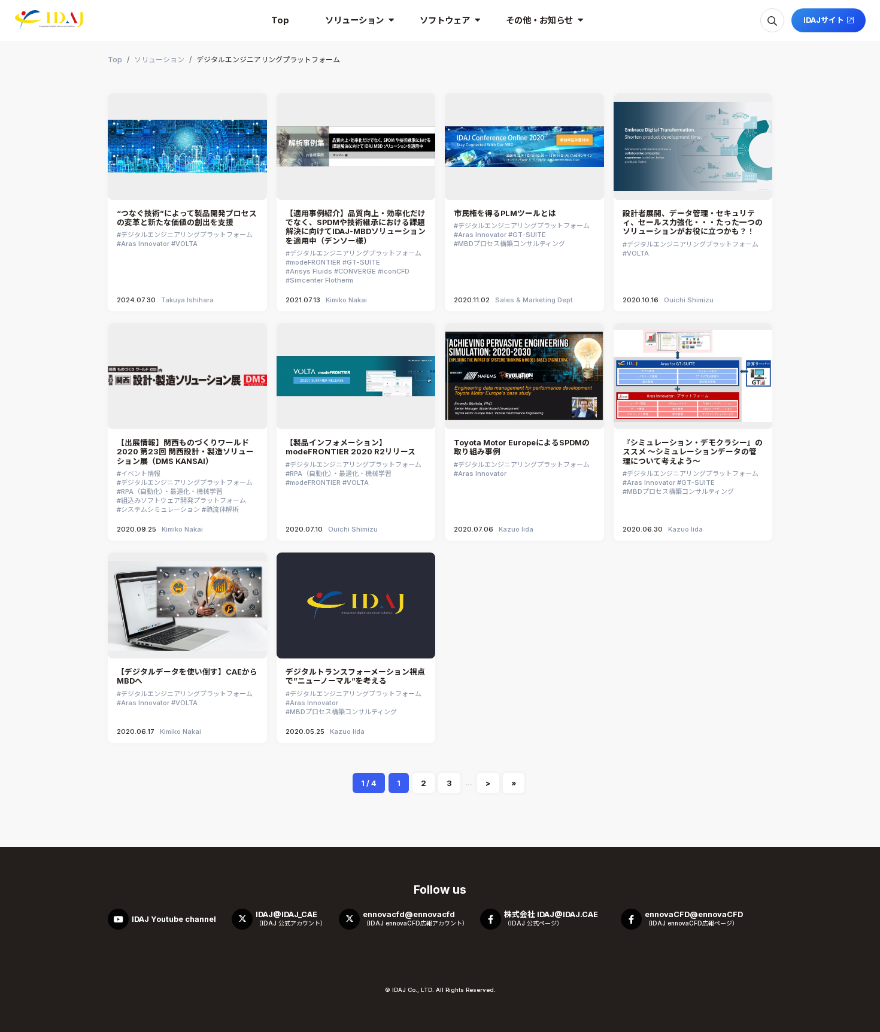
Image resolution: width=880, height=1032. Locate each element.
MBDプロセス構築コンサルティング (511, 243)
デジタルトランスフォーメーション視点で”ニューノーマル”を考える (355, 676)
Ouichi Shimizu (689, 300)
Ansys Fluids (311, 271)
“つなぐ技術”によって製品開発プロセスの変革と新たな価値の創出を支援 (187, 218)
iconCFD (395, 271)
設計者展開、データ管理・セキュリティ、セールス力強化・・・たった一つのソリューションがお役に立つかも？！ (693, 222)
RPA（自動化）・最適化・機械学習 (172, 491)
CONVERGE (357, 271)
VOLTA (186, 243)
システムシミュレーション (160, 509)
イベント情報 (140, 473)
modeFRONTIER (315, 262)
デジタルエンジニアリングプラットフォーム (187, 234)
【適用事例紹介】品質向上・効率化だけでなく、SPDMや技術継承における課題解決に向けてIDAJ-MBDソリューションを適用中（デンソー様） (356, 227)
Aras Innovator (145, 243)
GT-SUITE (363, 262)
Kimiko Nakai (346, 300)
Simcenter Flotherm (321, 280)
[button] (354, 20)
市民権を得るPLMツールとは (505, 213)
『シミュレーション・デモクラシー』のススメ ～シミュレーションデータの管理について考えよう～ (693, 452)
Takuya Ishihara (187, 300)
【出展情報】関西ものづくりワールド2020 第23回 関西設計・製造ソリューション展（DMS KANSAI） (185, 452)
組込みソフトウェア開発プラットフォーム (183, 500)
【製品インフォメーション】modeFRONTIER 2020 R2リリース (350, 447)
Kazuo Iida (516, 529)
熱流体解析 (222, 509)
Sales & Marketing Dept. (535, 300)
